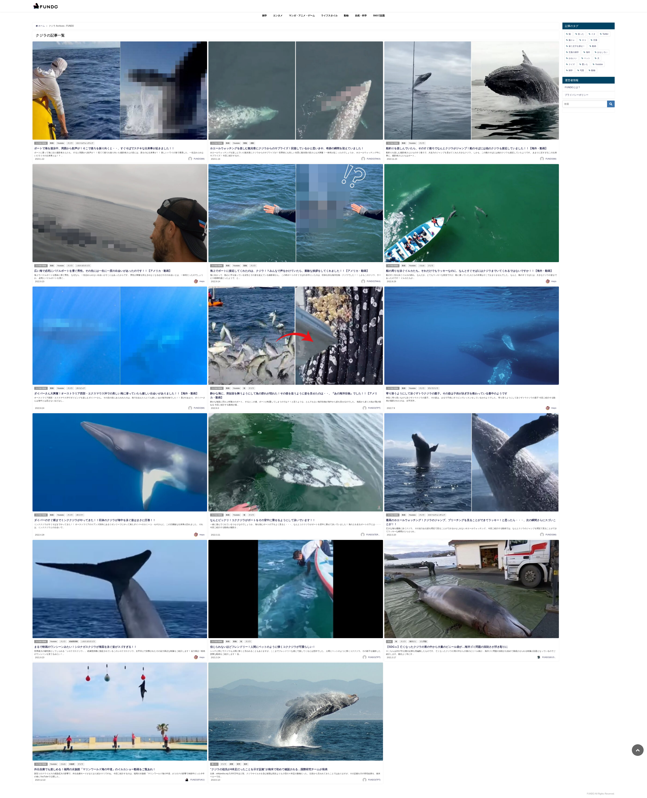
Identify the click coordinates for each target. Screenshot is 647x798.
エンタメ (278, 15)
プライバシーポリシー (576, 95)
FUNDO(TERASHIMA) (376, 535)
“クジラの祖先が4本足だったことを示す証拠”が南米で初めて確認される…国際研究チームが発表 (269, 769)
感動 (252, 143)
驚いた (214, 764)
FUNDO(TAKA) (373, 159)
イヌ (593, 34)
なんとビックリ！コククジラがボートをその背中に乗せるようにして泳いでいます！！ (262, 520)
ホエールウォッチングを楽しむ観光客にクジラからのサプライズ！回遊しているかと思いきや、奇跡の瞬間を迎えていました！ (287, 148)
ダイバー (79, 515)
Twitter (605, 34)
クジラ (70, 143)
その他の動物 (41, 143)
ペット (587, 58)
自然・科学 (361, 15)
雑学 (264, 15)
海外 (588, 52)
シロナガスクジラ (83, 265)
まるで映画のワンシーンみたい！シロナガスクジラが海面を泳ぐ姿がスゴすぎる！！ (85, 646)
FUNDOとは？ (572, 87)
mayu (202, 281)
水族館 (71, 764)
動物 (346, 15)
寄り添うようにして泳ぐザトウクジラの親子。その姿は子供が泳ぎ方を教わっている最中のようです (446, 393)
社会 (389, 641)
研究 (238, 764)
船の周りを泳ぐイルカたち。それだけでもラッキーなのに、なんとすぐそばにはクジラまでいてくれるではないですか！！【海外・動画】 (469, 270)
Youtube (60, 143)
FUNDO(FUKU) (197, 780)
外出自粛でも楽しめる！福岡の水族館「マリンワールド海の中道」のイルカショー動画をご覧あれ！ (95, 769)
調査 (231, 764)
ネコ (584, 40)
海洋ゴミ (412, 641)
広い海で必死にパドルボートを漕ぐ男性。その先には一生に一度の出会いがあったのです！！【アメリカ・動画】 (103, 270)
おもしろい (602, 52)
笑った (581, 34)
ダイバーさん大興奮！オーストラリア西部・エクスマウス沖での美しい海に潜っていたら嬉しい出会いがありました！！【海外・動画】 (116, 393)
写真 (582, 70)
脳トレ (572, 40)
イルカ (421, 265)
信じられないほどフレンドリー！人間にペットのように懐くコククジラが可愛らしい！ (262, 646)
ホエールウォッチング (84, 143)
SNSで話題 (379, 15)
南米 (245, 764)
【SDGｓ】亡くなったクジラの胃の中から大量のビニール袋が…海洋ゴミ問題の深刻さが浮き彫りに (447, 646)
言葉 (595, 40)
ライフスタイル (329, 15)
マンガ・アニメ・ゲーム (302, 15)
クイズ (572, 64)
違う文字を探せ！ (577, 46)
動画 (52, 143)
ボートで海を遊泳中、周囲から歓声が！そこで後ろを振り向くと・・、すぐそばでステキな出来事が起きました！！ (104, 148)
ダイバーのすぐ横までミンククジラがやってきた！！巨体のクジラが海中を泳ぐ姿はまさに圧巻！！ (95, 520)
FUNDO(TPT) (374, 408)
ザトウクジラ (433, 388)
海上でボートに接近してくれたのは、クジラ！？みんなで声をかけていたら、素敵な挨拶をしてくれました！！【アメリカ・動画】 (289, 270)
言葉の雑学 (574, 52)
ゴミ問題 (423, 641)
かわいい (573, 58)
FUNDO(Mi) (199, 159)
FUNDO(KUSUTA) (550, 657)
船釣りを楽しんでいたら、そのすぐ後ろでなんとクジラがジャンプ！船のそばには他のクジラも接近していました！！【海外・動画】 (467, 148)
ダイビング (80, 388)
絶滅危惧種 (73, 641)
